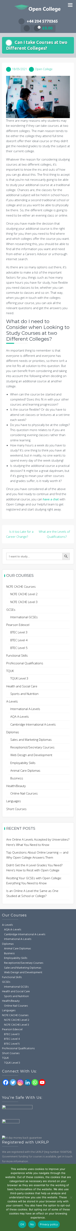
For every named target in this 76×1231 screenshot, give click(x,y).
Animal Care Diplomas (25, 770)
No (32, 1224)
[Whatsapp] (35, 1082)
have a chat (51, 499)
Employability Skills (22, 763)
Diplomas (12, 732)
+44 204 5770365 (42, 21)
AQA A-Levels (19, 716)
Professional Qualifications (24, 663)
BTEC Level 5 (19, 648)
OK (22, 1224)
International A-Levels (25, 709)
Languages (13, 801)
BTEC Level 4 (19, 640)
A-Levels (12, 701)
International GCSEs (24, 617)
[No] (71, 1197)
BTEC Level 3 (19, 632)
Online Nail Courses (24, 793)
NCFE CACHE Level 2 (24, 594)
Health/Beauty (16, 786)
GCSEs (10, 610)
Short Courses (16, 809)
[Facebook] (5, 1082)
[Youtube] (42, 1082)
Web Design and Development (31, 755)
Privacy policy (49, 1224)
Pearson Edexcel (17, 625)
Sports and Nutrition (24, 694)
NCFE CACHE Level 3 (24, 602)
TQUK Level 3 (19, 678)
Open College (43, 69)
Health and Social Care (21, 686)
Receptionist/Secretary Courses (32, 747)
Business (16, 778)
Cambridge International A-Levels (33, 724)
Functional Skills (17, 655)
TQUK (10, 671)
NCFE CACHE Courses (21, 586)
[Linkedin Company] (27, 1082)
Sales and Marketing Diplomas (31, 740)
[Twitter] (13, 1082)
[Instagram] (20, 1082)
